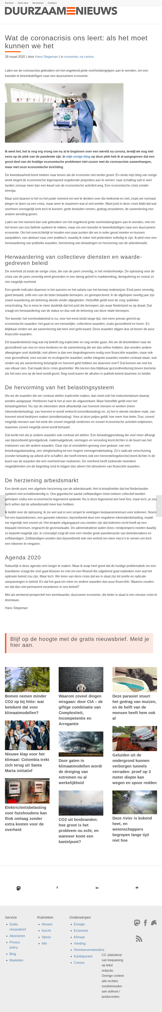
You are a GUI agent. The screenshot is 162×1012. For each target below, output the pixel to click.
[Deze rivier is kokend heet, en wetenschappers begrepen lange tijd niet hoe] (134, 802)
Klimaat (79, 937)
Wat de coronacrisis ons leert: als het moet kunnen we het (76, 42)
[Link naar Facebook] (57, 887)
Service (9, 3)
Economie (81, 930)
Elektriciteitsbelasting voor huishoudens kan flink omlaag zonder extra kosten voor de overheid (26, 818)
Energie (79, 924)
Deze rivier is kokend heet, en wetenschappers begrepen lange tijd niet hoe (132, 829)
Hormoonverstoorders (89, 950)
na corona (87, 56)
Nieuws (47, 924)
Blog (12, 954)
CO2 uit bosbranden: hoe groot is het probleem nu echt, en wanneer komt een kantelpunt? (79, 830)
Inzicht (46, 930)
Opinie (46, 937)
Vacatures (38, 3)
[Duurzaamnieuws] (61, 15)
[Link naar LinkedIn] (97, 887)
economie (71, 56)
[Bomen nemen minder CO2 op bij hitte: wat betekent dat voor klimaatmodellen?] (27, 679)
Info (44, 943)
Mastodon (16, 960)
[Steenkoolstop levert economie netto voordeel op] (3, 506)
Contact (52, 3)
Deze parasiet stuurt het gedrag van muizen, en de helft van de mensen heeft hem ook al (134, 707)
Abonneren (17, 936)
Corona (79, 963)
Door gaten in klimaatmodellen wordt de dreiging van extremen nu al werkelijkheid (80, 771)
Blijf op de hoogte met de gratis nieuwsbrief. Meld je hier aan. (79, 642)
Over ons (23, 3)
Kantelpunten (83, 956)
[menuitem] (10, 3)
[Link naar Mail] (137, 887)
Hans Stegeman (46, 56)
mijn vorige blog (78, 156)
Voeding (80, 943)
